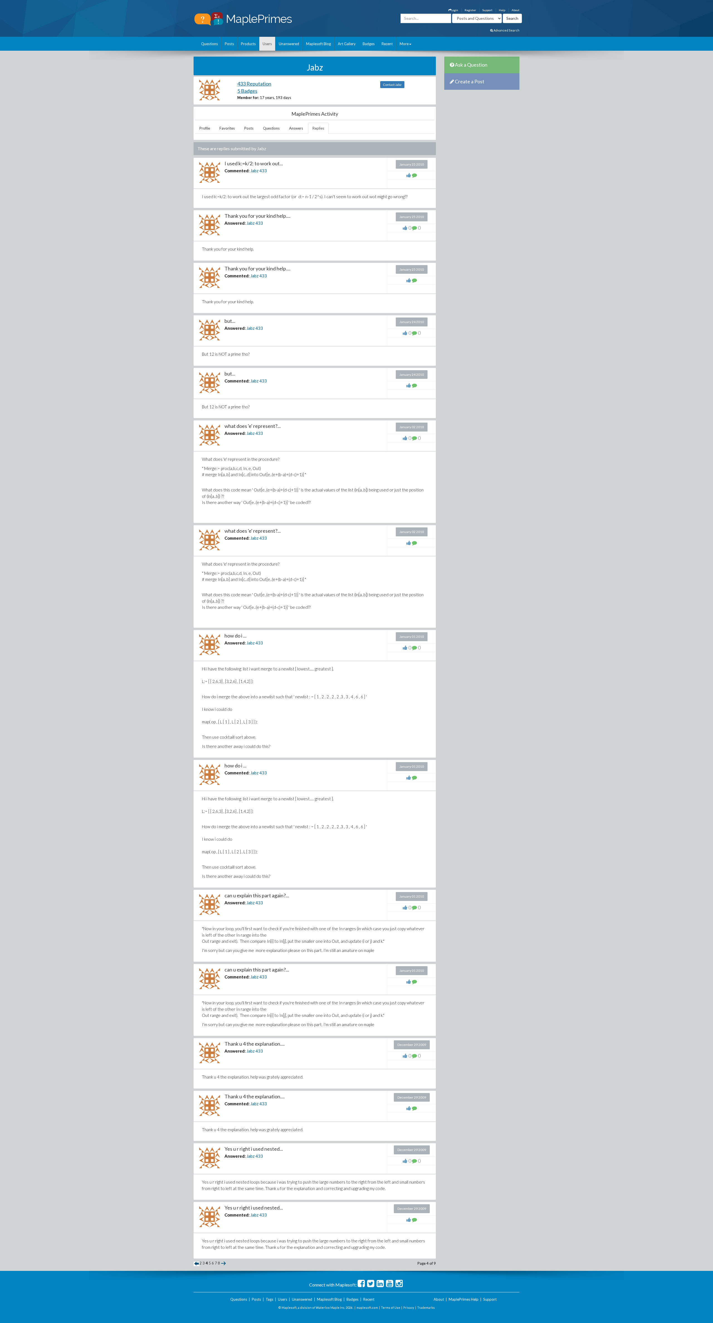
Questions (209, 44)
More (404, 44)
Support (487, 10)
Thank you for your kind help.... (257, 216)
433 (263, 170)
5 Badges (247, 91)
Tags (269, 1299)
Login (454, 10)
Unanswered (289, 44)
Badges (369, 44)
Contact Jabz (392, 85)
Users (267, 44)
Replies (318, 128)
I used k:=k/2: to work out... (253, 163)
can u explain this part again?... (256, 895)
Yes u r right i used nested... (253, 1149)
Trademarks (426, 1307)
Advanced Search (506, 30)
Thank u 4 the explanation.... (254, 1044)
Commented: (237, 170)
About (515, 10)
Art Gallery (347, 44)
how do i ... (235, 636)
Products (248, 44)
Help (502, 10)
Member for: (248, 97)
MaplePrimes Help (463, 1299)
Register (470, 10)
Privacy (408, 1307)
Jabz (254, 170)
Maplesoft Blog (318, 44)
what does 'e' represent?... (252, 426)
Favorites (227, 128)
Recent (387, 44)
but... (229, 321)
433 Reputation (254, 84)
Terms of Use (390, 1307)
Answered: (235, 223)
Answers (296, 128)
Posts (229, 44)
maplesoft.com (367, 1307)
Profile (204, 128)
